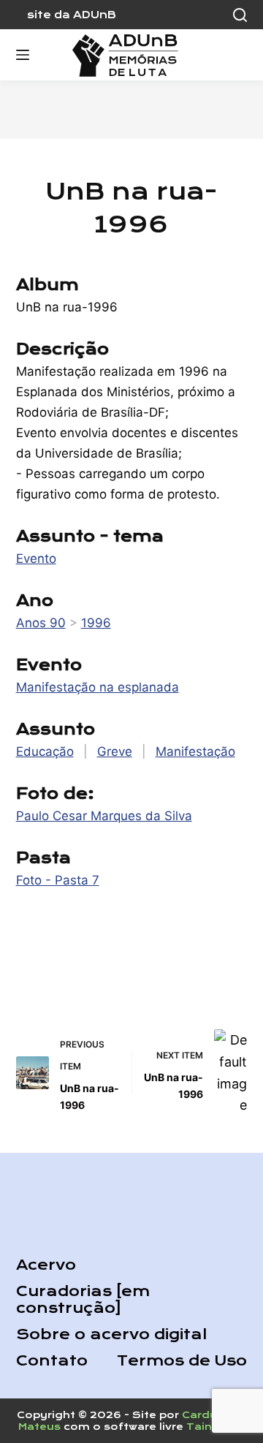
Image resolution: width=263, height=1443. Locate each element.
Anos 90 (41, 623)
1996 (96, 623)
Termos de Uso (182, 1360)
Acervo (46, 1265)
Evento (36, 558)
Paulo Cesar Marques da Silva (104, 815)
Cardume (209, 1414)
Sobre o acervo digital (111, 1334)
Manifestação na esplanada (97, 687)
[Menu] (22, 54)
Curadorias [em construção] (83, 1300)
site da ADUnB (71, 14)
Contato (52, 1360)
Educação (45, 751)
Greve (114, 751)
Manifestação (195, 751)
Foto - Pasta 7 (57, 880)
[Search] (240, 15)
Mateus (39, 1426)
